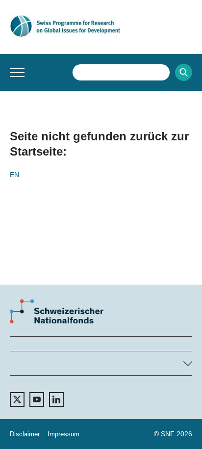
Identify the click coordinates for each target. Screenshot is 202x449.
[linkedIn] (56, 399)
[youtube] (36, 399)
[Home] (101, 26)
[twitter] (17, 399)
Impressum (63, 434)
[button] (17, 72)
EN (14, 175)
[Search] (183, 72)
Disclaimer (25, 434)
